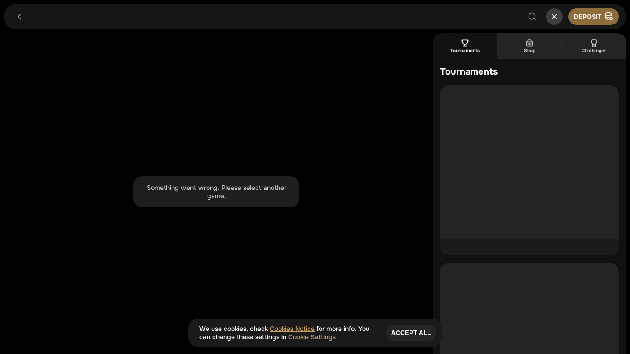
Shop (529, 50)
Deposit (587, 16)
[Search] (532, 16)
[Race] (554, 16)
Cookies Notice (292, 328)
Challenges (594, 50)
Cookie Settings (312, 337)
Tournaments (465, 50)
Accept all (411, 333)
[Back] (19, 16)
